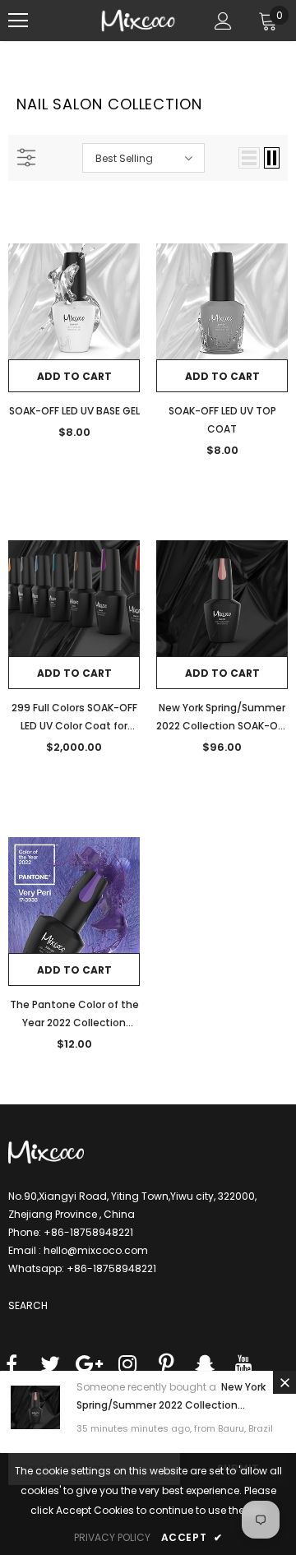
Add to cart (74, 376)
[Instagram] (127, 1366)
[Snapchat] (205, 1366)
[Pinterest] (166, 1366)
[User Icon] (223, 21)
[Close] (284, 1382)
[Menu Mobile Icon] (18, 20)
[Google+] (89, 1366)
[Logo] (138, 20)
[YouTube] (243, 1366)
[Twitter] (50, 1366)
